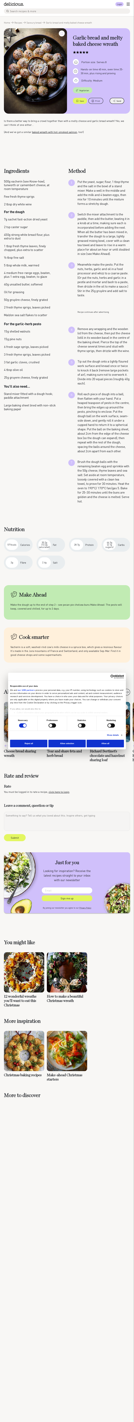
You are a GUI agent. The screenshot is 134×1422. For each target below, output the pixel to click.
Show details (113, 735)
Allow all (105, 743)
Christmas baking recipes (23, 1075)
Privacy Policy (85, 908)
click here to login (59, 791)
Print (97, 101)
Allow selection (67, 743)
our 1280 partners (26, 690)
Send (119, 101)
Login (119, 4)
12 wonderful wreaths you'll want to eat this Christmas (20, 1001)
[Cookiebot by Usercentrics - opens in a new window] (112, 677)
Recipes (18, 22)
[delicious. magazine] (14, 4)
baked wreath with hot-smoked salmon (54, 132)
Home (7, 22)
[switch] (52, 725)
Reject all (29, 743)
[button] (127, 692)
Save (82, 101)
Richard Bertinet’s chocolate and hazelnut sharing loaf (107, 755)
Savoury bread (34, 22)
